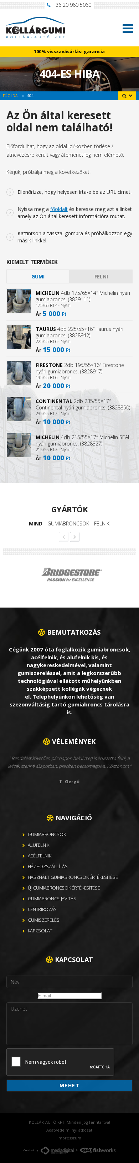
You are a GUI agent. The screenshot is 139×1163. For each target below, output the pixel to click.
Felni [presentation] (101, 276)
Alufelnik (38, 845)
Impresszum (69, 1138)
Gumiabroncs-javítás (52, 898)
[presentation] (60, 1062)
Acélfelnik (39, 855)
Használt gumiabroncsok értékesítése (73, 877)
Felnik (101, 523)
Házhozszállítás (48, 866)
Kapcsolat (40, 930)
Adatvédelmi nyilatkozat (69, 1130)
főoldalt (59, 209)
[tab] (38, 276)
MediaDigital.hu (57, 1150)
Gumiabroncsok (68, 523)
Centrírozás (42, 909)
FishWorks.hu (97, 1150)
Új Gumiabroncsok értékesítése (64, 888)
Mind (35, 523)
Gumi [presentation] (38, 276)
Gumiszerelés (44, 920)
